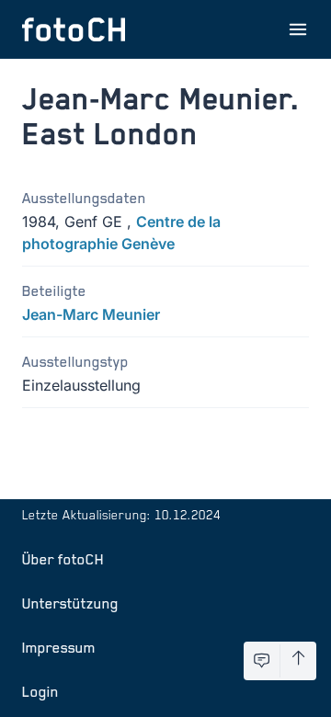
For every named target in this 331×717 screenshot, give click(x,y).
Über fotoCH (63, 559)
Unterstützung (70, 603)
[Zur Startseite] (73, 29)
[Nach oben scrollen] (298, 661)
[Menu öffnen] (298, 29)
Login (40, 691)
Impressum (59, 647)
